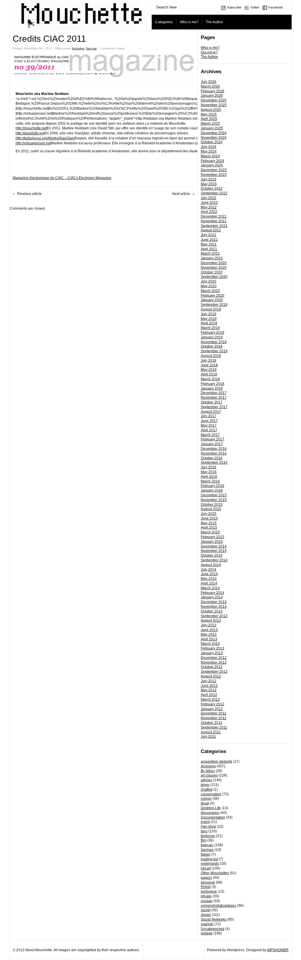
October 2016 (212, 458)
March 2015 (210, 532)
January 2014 (212, 597)
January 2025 (212, 128)
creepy (206, 799)
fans (204, 831)
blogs (205, 785)
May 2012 (209, 690)
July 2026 (208, 82)
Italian (205, 854)
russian (207, 901)
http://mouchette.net (31, 128)
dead (205, 803)
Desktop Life (211, 808)
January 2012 (212, 709)
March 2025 (210, 123)
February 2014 (212, 593)
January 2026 (212, 96)
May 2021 (209, 244)
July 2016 (208, 467)
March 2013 (210, 644)
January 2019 (212, 337)
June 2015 (209, 518)
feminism (208, 836)
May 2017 (209, 425)
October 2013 (212, 611)
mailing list (209, 859)
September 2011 (214, 727)
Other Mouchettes (215, 873)
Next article (181, 194)
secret (205, 910)
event (205, 822)
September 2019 (214, 305)
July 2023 (208, 179)
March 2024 (210, 156)
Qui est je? (209, 52)
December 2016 (214, 449)
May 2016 (209, 472)
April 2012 (209, 695)
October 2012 (212, 667)
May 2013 (209, 634)
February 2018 (212, 384)
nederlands (210, 864)
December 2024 (214, 133)
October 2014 (212, 555)
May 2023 (209, 184)
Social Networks (214, 919)
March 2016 (210, 481)
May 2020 (209, 286)
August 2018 (211, 356)
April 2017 (209, 430)
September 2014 (214, 560)
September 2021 (214, 226)
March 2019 (210, 328)
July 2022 (208, 198)
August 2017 (211, 412)
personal (208, 882)
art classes (209, 775)
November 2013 (214, 607)
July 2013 (208, 625)
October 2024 (212, 142)
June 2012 (209, 686)
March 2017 (210, 435)
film (203, 840)
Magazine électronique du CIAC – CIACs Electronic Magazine (62, 178)
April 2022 (209, 212)
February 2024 (212, 161)
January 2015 (212, 542)
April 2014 (209, 583)
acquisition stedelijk (216, 761)
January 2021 (212, 258)
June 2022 (209, 203)
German (207, 850)
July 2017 (208, 416)
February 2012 (212, 704)
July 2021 (208, 235)
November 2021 (214, 221)
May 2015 (209, 523)
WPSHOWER (278, 950)
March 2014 (210, 588)
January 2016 (212, 490)
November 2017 (214, 397)
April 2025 (209, 119)
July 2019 (208, 314)
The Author (214, 22)
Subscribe (234, 7)
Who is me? (189, 22)
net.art (206, 868)
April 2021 (209, 249)
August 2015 (211, 509)
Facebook (275, 7)
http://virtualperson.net (33, 143)
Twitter (255, 7)
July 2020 (208, 281)
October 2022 (212, 188)
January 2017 (212, 444)
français (207, 845)
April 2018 (209, 374)
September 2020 (214, 277)
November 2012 (214, 662)
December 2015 (214, 495)
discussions (210, 813)
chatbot (207, 789)
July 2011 (208, 736)
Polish (206, 887)
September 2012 (214, 672)
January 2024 (212, 165)
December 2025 (214, 100)
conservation (211, 794)
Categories (164, 22)
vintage (207, 933)
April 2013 (209, 639)
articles (206, 780)
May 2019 (209, 319)
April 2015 (209, 527)
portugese (209, 891)
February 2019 (212, 332)
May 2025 (209, 114)
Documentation (213, 817)
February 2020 (212, 295)
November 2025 (214, 105)
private (206, 896)
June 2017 (209, 421)
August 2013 (211, 620)
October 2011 (211, 723)
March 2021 (210, 253)
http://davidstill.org (30, 133)
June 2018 (209, 365)
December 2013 (214, 602)
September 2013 (214, 616)
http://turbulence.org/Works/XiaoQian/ (45, 138)
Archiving (208, 766)
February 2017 (212, 439)
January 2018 (212, 388)
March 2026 (210, 86)
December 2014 (214, 546)
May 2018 (209, 370)
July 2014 (208, 569)
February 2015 (212, 537)
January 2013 (212, 653)
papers (206, 878)
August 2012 (211, 676)
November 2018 (214, 342)
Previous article (29, 194)
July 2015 (208, 514)
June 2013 (209, 630)
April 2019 (209, 323)
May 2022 (209, 207)
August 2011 (211, 732)
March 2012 (210, 699)
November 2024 (214, 138)
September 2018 (214, 351)
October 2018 (212, 346)
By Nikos (208, 771)
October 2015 (212, 504)
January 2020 (212, 300)
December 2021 (214, 216)
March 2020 (210, 291)
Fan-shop (208, 826)
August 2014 (211, 565)
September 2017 (214, 407)
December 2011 (213, 713)
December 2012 (214, 658)
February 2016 (212, 486)
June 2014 (209, 574)
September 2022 (214, 193)
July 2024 (208, 147)
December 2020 (214, 263)
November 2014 (214, 551)
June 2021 (209, 240)
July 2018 (208, 360)
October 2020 (212, 272)
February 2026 (212, 91)
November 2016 (214, 453)
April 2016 (209, 477)
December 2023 (214, 170)
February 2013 (212, 648)
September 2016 (214, 462)
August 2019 (211, 309)
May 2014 (209, 579)
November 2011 (213, 718)
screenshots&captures (218, 906)
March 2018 (210, 379)
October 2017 (212, 402)
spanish (207, 924)
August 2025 (211, 110)
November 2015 (214, 500)
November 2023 (214, 175)
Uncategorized (212, 929)
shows (206, 915)
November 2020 (214, 268)
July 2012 (208, 681)
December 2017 (214, 393)
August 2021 (211, 230)
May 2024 (209, 151)
